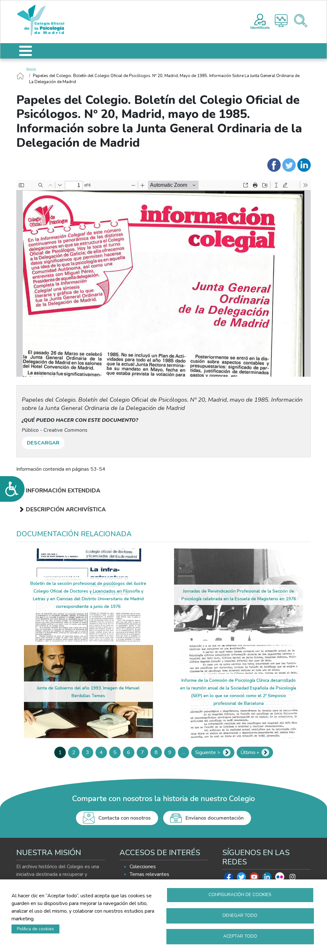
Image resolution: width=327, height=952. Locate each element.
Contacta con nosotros (124, 818)
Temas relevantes (149, 874)
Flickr (279, 878)
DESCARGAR (43, 442)
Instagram (292, 878)
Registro (260, 20)
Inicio (31, 69)
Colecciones (143, 866)
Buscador (300, 20)
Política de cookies (35, 929)
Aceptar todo (240, 936)
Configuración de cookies (240, 895)
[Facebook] (274, 165)
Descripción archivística (66, 509)
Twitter (241, 878)
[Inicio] (44, 20)
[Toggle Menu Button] (25, 51)
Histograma (281, 20)
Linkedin (267, 878)
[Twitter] (289, 165)
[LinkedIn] (304, 165)
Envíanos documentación (215, 818)
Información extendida (63, 490)
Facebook (228, 878)
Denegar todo (240, 915)
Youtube (254, 878)
